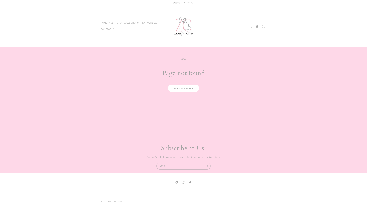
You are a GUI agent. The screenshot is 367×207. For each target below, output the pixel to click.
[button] (250, 26)
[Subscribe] (207, 166)
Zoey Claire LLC (115, 201)
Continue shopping (184, 88)
